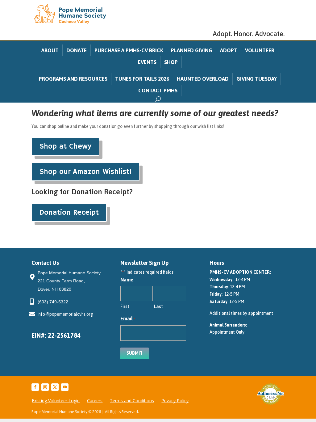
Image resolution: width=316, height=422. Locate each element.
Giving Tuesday (256, 79)
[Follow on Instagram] (45, 387)
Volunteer (259, 50)
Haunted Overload (203, 79)
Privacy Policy (175, 400)
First (124, 306)
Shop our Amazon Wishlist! (85, 171)
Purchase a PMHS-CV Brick (128, 50)
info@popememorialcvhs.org (65, 314)
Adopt (228, 50)
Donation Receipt (69, 212)
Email (127, 318)
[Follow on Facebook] (35, 387)
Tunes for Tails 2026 (142, 79)
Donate (76, 50)
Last (158, 306)
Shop (171, 62)
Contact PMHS (157, 90)
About (50, 50)
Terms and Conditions (132, 400)
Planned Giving (191, 50)
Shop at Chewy (65, 146)
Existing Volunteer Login (56, 400)
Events (147, 62)
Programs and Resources (73, 79)
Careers (94, 400)
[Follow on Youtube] (65, 387)
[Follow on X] (55, 387)
